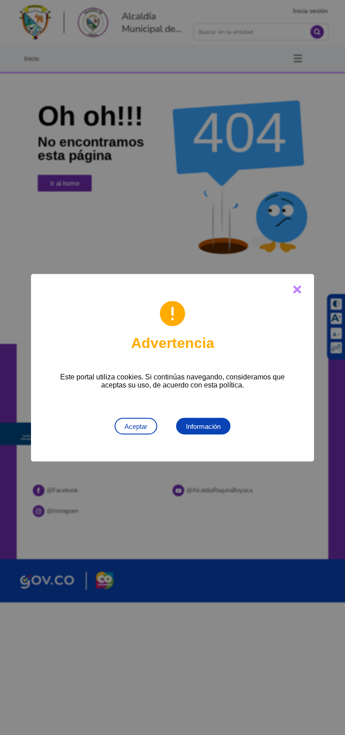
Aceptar (135, 426)
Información (203, 426)
